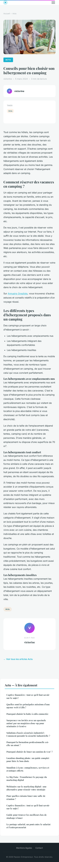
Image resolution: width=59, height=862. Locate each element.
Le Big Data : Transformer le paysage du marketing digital (26, 778)
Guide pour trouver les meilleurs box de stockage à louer (26, 816)
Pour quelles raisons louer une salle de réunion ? (25, 797)
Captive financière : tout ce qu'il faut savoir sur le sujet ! (27, 696)
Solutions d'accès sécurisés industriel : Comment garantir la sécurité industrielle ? (28, 734)
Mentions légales (24, 848)
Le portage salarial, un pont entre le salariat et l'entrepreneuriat (28, 826)
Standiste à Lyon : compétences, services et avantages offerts (27, 769)
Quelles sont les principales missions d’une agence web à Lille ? (28, 706)
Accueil (6, 13)
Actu (14, 13)
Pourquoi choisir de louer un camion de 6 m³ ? (29, 751)
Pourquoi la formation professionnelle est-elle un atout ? (27, 744)
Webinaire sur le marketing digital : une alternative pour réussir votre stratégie (26, 788)
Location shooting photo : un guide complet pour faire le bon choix (27, 760)
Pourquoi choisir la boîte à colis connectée (27, 713)
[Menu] (53, 2)
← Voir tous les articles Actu (18, 659)
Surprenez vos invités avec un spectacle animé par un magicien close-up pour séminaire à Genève (26, 723)
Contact (39, 848)
